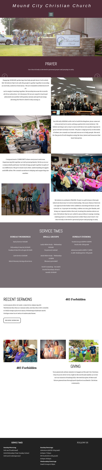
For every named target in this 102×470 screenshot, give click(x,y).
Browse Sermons (12, 320)
